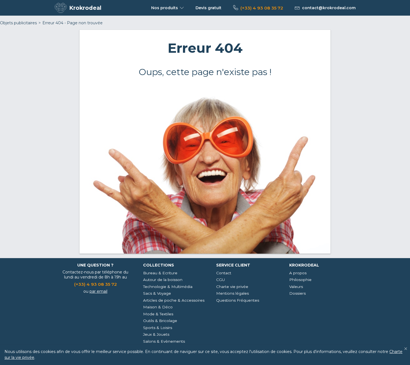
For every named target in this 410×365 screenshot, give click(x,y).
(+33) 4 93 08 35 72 (261, 8)
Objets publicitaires (18, 22)
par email (98, 291)
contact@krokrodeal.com (329, 7)
